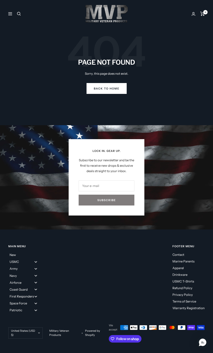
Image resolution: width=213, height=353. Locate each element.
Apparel (178, 268)
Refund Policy (182, 288)
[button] (202, 342)
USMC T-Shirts (183, 281)
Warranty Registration (188, 308)
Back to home (106, 88)
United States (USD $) (23, 333)
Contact (178, 255)
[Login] (193, 14)
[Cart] (202, 14)
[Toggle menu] (35, 262)
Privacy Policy (182, 295)
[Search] (19, 14)
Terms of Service (184, 301)
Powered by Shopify (92, 333)
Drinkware (179, 275)
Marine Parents (183, 261)
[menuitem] (25, 255)
